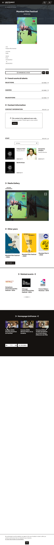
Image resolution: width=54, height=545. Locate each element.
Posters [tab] (9, 187)
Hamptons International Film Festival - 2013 (11, 288)
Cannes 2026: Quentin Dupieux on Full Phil (8, 331)
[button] (45, 194)
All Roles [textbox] (18, 143)
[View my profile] (49, 2)
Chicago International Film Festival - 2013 (28, 290)
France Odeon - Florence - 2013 (44, 289)
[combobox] (26, 143)
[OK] (27, 542)
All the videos (23, 345)
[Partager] (43, 72)
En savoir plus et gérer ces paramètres (14, 539)
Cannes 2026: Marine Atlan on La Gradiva (24, 331)
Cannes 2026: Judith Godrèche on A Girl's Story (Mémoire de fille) (39, 332)
